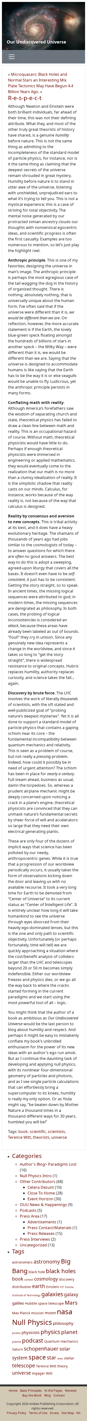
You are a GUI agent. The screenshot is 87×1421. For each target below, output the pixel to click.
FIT (62, 1287)
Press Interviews (35, 1239)
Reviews (71, 1390)
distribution (21, 1286)
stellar (69, 1358)
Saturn (17, 1349)
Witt (49, 1373)
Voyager (38, 1373)
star (51, 1357)
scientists (56, 1131)
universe (59, 1137)
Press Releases (41, 1233)
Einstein (52, 1286)
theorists (41, 1137)
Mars (71, 1302)
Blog (47, 1395)
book (23, 1131)
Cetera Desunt (41, 1187)
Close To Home (41, 1193)
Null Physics (32, 1322)
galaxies (52, 1294)
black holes (61, 1271)
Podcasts (28, 1210)
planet (69, 1332)
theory (62, 1366)
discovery (66, 1279)
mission (37, 1313)
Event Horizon (40, 1198)
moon (50, 1312)
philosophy (63, 1323)
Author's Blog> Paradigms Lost (48, 1164)
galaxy (71, 1294)
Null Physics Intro (36, 1175)
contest (28, 1279)
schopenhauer (41, 1348)
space (37, 1357)
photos (16, 1333)
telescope (23, 1365)
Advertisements (42, 1222)
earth (38, 1286)
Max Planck (21, 1313)
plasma (16, 1341)
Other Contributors (37, 1181)
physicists (31, 1332)
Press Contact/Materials (50, 1227)
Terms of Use (38, 1413)
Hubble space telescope (44, 1303)
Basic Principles (31, 1390)
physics (50, 1332)
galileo (18, 1303)
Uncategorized (33, 1245)
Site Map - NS (70, 1413)
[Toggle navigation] (11, 57)
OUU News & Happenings (43, 1204)
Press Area (29, 1216)
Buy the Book (32, 1395)
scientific (38, 1131)
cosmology (46, 1279)
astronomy (47, 1261)
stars (60, 1358)
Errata (54, 1413)
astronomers (22, 1262)
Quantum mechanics (61, 1341)
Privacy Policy (16, 1413)
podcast (32, 1340)
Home (13, 1390)
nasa (64, 1311)
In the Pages (53, 1390)
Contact (59, 1395)
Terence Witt (19, 1137)
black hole (37, 1272)
